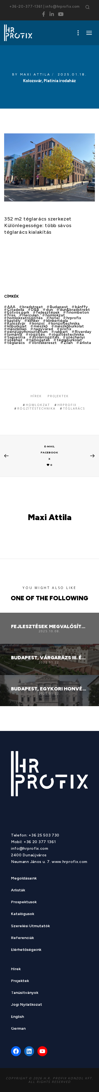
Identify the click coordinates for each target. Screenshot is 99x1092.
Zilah (68, 342)
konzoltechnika (65, 323)
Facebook (49, 452)
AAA (11, 307)
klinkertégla (57, 320)
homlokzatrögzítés (25, 318)
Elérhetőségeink (26, 950)
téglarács (16, 342)
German (18, 1029)
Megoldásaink (24, 879)
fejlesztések (47, 312)
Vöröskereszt (44, 342)
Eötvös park (18, 312)
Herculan (30, 315)
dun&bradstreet (75, 309)
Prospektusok (24, 902)
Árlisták (18, 890)
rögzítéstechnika (68, 334)
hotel (54, 318)
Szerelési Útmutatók (30, 926)
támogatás (39, 340)
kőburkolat (17, 326)
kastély (14, 320)
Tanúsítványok (24, 993)
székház (14, 340)
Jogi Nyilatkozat (26, 1005)
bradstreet (32, 307)
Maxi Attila (35, 74)
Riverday (83, 331)
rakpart (61, 331)
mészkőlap (17, 329)
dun (49, 309)
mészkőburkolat (69, 326)
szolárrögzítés (45, 337)
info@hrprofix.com (62, 6)
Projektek (58, 396)
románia (14, 334)
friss (11, 315)
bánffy (81, 307)
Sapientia (16, 337)
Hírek (36, 396)
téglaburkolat (69, 340)
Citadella (15, 309)
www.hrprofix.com (69, 861)
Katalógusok (22, 914)
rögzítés (37, 334)
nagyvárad (43, 329)
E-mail (49, 446)
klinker (33, 320)
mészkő (41, 326)
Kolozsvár (16, 323)
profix (65, 329)
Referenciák (22, 938)
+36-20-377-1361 (26, 6)
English (17, 1017)
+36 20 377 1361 (40, 842)
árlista (85, 342)
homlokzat (55, 315)
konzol (38, 323)
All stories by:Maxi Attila (49, 531)
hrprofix (73, 318)
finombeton (77, 312)
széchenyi (75, 337)
